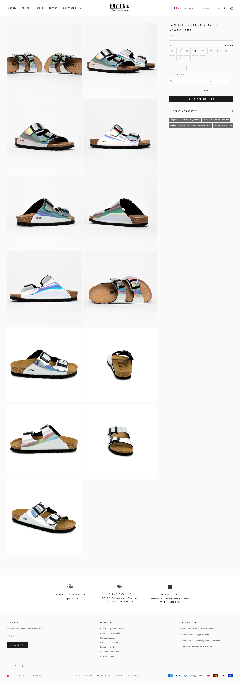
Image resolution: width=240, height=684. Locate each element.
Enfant (53, 8)
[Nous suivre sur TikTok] (22, 666)
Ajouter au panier (201, 90)
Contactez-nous (73, 8)
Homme (39, 8)
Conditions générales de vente (113, 628)
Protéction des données (110, 633)
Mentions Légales (108, 638)
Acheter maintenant (201, 99)
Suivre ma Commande (109, 651)
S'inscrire (17, 645)
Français (206, 8)
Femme (26, 8)
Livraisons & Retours (109, 642)
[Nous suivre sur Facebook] (8, 666)
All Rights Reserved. (127, 676)
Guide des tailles (226, 45)
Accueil (11, 8)
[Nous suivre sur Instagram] (15, 666)
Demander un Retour (109, 647)
